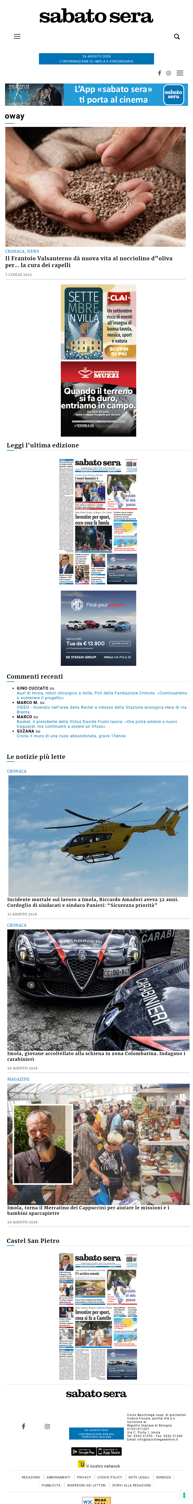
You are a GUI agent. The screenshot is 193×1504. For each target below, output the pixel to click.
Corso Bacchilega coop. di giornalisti (156, 1415)
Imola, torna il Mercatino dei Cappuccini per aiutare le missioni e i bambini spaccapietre (88, 1210)
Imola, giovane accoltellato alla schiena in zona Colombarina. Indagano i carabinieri (96, 1056)
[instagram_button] (168, 73)
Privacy (84, 1477)
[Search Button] (169, 34)
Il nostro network (102, 1466)
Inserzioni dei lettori (87, 1485)
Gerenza (163, 1477)
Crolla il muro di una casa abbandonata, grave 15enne (71, 736)
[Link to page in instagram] (47, 1426)
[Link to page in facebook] (23, 1426)
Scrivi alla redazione (131, 1485)
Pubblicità (52, 1485)
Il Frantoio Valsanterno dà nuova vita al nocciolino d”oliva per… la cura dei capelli (89, 262)
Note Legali (140, 1477)
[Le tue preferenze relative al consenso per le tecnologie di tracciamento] (184, 1495)
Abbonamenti (59, 1477)
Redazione (31, 1477)
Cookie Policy (110, 1477)
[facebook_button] (159, 73)
